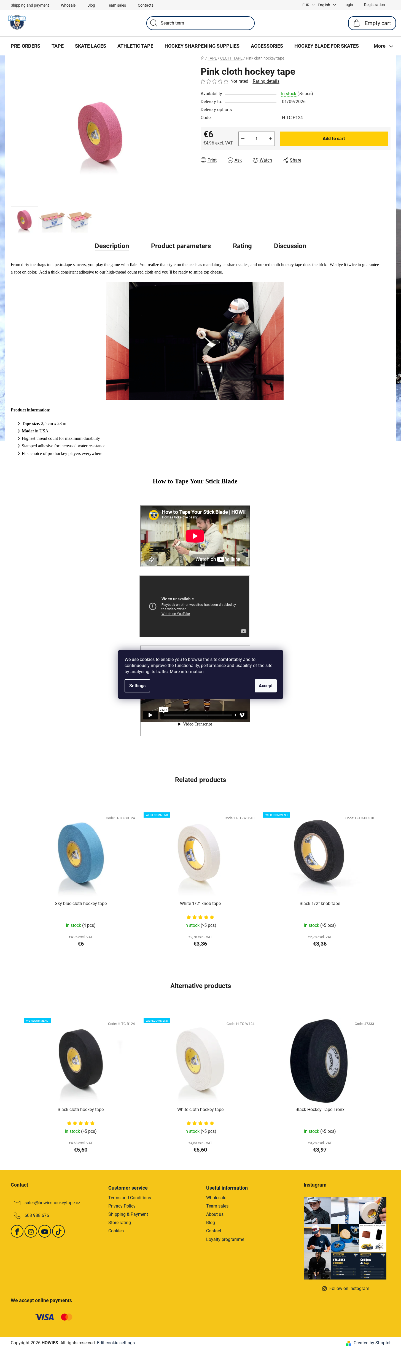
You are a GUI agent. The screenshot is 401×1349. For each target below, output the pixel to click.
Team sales (116, 5)
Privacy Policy (122, 1206)
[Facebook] (17, 1231)
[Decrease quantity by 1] (243, 139)
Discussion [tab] (290, 246)
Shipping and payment (30, 5)
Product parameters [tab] (181, 246)
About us (215, 1214)
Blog (91, 5)
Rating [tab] (242, 246)
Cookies (116, 1230)
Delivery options (216, 109)
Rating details (266, 81)
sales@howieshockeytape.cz (52, 1202)
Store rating (119, 1222)
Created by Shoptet (372, 1342)
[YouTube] (44, 1231)
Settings (137, 685)
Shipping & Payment (128, 1214)
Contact (213, 1230)
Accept (266, 685)
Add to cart (334, 138)
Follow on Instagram (349, 1288)
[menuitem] (25, 46)
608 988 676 (37, 1215)
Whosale (68, 5)
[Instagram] (31, 1231)
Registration (374, 4)
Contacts (146, 5)
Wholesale (216, 1197)
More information (187, 671)
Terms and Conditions (129, 1197)
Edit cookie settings (116, 1342)
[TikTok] (58, 1231)
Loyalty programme (225, 1239)
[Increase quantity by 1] (270, 139)
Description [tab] (112, 246)
